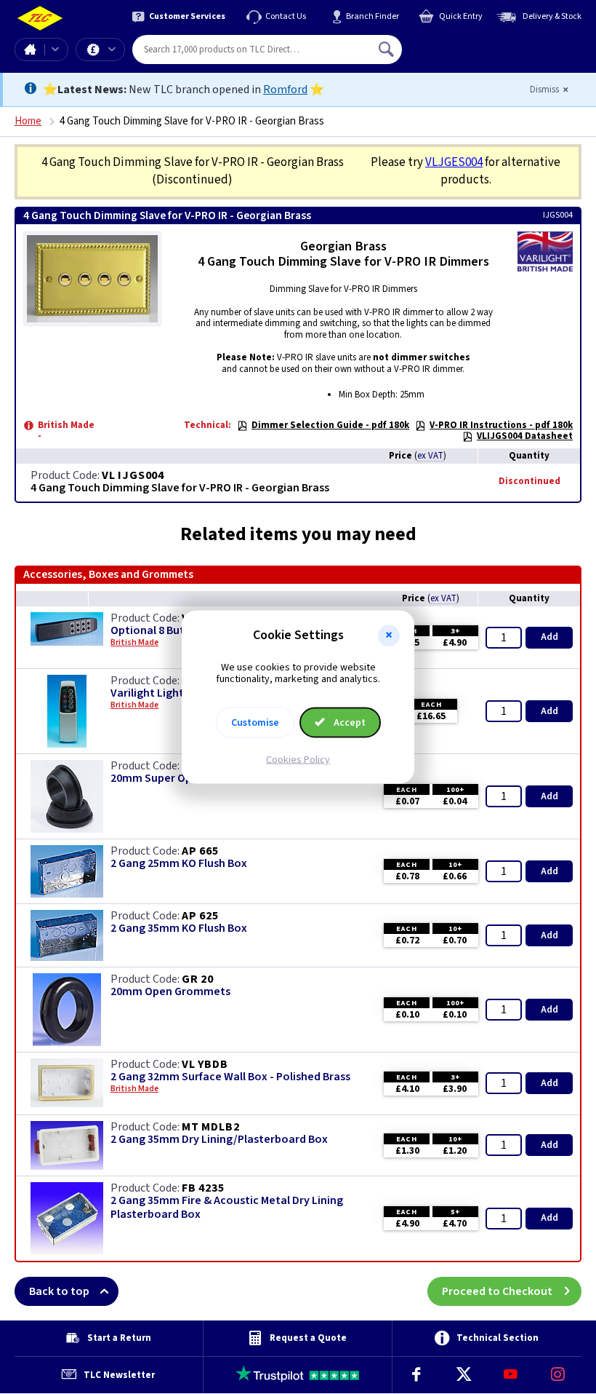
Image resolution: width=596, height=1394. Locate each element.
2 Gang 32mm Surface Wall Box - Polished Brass (230, 1077)
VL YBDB (205, 1064)
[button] (389, 635)
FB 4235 (203, 1188)
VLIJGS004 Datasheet (525, 436)
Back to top (59, 1291)
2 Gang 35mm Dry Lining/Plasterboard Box (219, 1140)
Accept (348, 723)
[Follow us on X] (463, 1375)
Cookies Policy (298, 760)
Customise (255, 723)
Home (29, 49)
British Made (134, 1089)
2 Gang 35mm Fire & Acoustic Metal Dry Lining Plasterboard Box (226, 1207)
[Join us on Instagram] (557, 1375)
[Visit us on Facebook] (416, 1375)
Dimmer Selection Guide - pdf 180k (330, 425)
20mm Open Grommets (170, 992)
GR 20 (198, 979)
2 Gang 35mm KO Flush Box (178, 928)
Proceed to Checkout (497, 1291)
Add (549, 637)
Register (468, 54)
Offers (100, 49)
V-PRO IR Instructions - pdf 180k (501, 425)
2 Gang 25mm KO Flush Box (178, 864)
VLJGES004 (454, 162)
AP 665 (200, 851)
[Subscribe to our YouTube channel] (510, 1375)
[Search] (387, 49)
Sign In (479, 44)
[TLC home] (40, 18)
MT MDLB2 (210, 1127)
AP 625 (200, 916)
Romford (285, 90)
